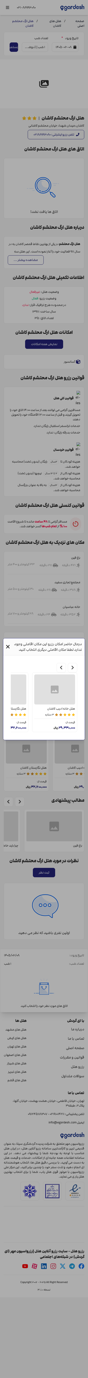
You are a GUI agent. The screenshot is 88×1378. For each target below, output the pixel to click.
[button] (8, 647)
